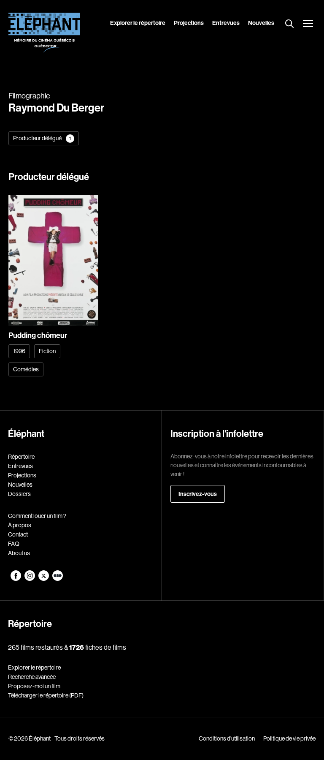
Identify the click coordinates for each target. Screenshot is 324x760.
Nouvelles (261, 23)
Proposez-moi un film (34, 686)
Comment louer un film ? (37, 516)
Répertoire (21, 456)
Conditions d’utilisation (227, 738)
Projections (189, 23)
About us (19, 553)
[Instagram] (30, 579)
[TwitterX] (44, 579)
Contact (18, 534)
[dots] (57, 579)
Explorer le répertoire (137, 23)
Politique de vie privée (289, 738)
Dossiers (19, 494)
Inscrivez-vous (197, 494)
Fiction (47, 351)
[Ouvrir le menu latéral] (308, 24)
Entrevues (226, 23)
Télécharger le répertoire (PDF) (46, 695)
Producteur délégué (42, 138)
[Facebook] (16, 579)
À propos (19, 525)
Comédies (26, 369)
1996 (19, 351)
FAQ (13, 544)
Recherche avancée (32, 677)
